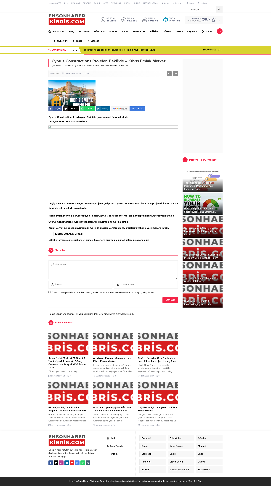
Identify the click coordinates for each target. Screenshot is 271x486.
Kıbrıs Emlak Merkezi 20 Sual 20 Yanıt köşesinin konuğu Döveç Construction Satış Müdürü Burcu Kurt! (67, 363)
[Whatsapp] (82, 462)
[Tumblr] (88, 462)
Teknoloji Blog (195, 481)
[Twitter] (56, 462)
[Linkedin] (66, 462)
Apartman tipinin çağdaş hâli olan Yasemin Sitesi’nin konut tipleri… (112, 409)
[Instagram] (61, 462)
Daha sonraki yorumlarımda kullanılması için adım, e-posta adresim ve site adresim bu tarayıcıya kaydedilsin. (104, 292)
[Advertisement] (203, 106)
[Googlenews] (77, 462)
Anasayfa (58, 65)
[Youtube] (72, 462)
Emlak (68, 65)
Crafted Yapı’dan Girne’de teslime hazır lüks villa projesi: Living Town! (157, 360)
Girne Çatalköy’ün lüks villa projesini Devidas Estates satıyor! (67, 409)
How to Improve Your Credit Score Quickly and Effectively (113, 49)
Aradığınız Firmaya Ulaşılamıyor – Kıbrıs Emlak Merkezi (112, 360)
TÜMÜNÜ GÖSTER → (213, 50)
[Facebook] (50, 462)
